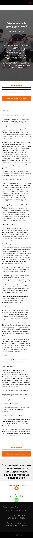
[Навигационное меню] (30, 3)
